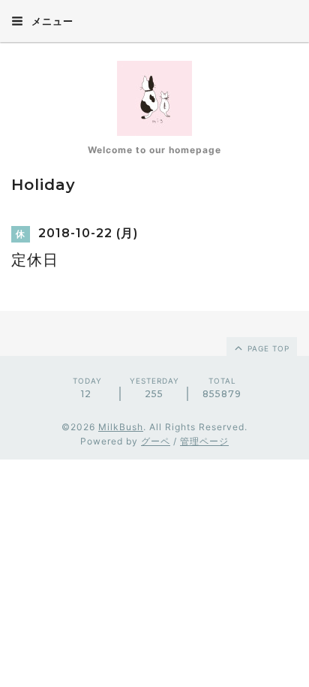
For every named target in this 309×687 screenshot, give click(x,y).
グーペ (155, 441)
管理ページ (204, 441)
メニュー (51, 21)
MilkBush (120, 426)
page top (267, 348)
